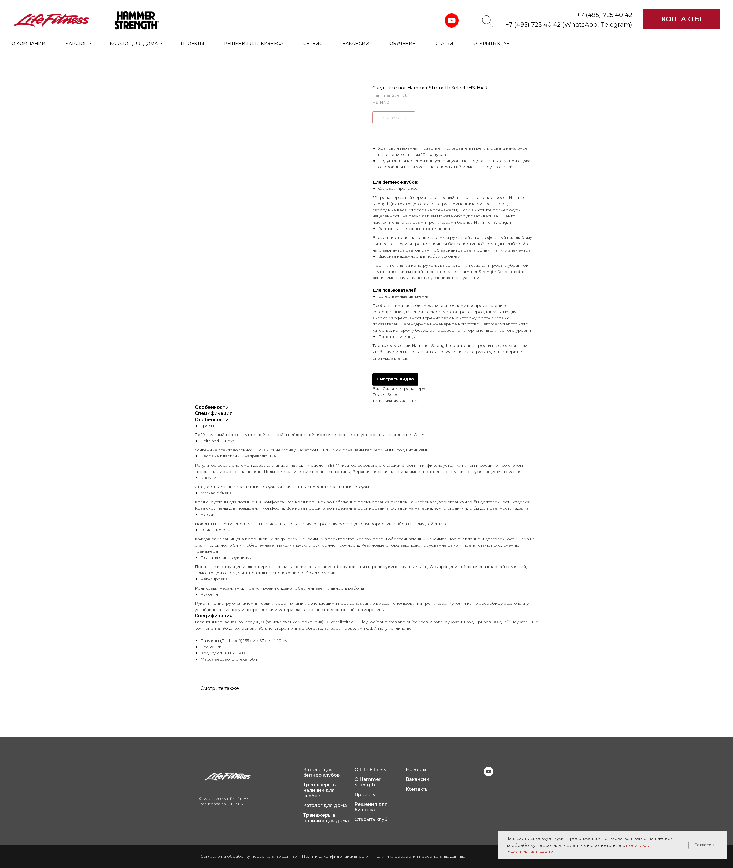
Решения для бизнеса (370, 807)
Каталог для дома (325, 805)
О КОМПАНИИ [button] (28, 43)
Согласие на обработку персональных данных (248, 856)
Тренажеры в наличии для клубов (319, 790)
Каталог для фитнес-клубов (321, 772)
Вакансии (417, 779)
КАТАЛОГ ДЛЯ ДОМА (134, 43)
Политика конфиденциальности (335, 856)
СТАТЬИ (444, 43)
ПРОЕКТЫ (192, 43)
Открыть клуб (370, 819)
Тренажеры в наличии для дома (326, 817)
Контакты (417, 789)
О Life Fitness (370, 769)
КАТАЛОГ (77, 43)
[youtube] (488, 774)
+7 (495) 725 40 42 (604, 14)
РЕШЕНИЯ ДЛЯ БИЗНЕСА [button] (253, 43)
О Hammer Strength (367, 782)
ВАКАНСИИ (355, 43)
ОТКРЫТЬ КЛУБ (491, 43)
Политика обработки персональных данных (419, 856)
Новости (416, 769)
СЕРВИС (312, 43)
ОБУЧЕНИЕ (402, 43)
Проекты (365, 794)
